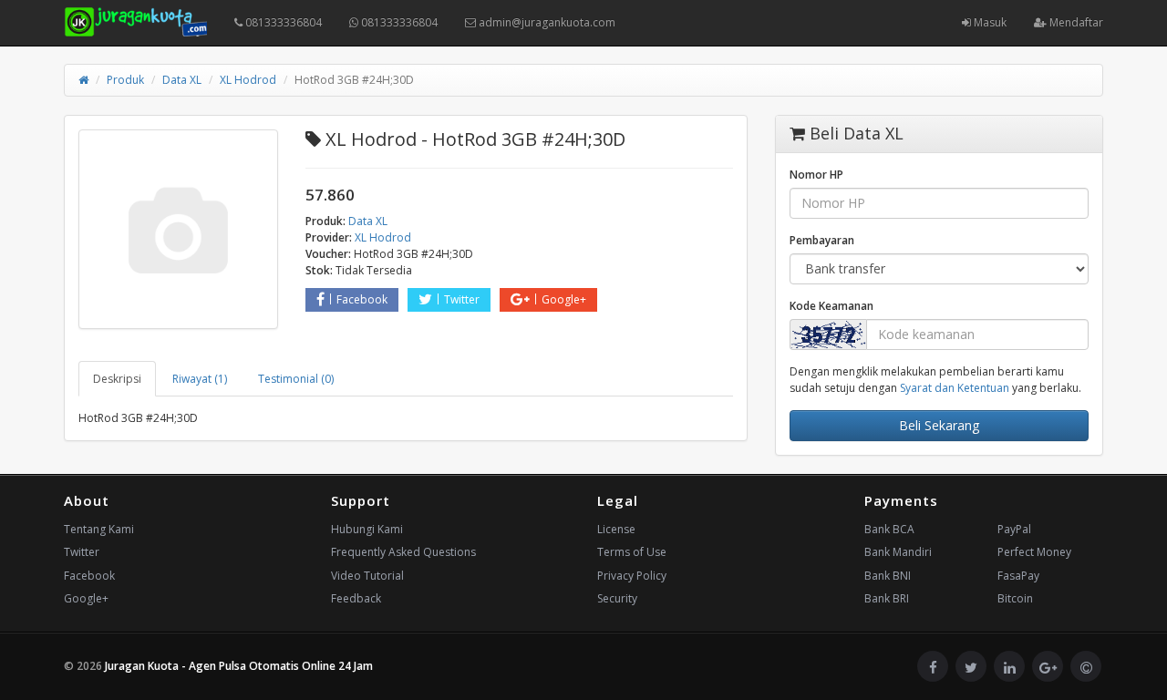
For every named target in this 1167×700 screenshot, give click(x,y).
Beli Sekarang (939, 425)
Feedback (356, 598)
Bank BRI (886, 598)
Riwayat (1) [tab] (199, 378)
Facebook (361, 299)
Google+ (564, 299)
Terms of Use (631, 552)
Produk (125, 80)
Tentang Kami (99, 529)
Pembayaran (822, 240)
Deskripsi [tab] (117, 378)
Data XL (181, 80)
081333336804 (282, 22)
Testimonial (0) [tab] (296, 378)
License (616, 529)
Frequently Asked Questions (403, 552)
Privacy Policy (631, 575)
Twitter (462, 299)
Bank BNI (887, 575)
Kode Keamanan (831, 306)
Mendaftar (1075, 22)
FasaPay (1018, 575)
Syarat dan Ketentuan (954, 388)
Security (617, 598)
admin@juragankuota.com (545, 22)
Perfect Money (1034, 552)
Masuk (989, 22)
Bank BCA (889, 529)
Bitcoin (1015, 598)
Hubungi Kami (367, 529)
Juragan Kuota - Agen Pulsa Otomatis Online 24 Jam (239, 666)
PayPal (1014, 529)
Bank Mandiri (898, 552)
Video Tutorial (367, 575)
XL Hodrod (248, 80)
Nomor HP (816, 174)
